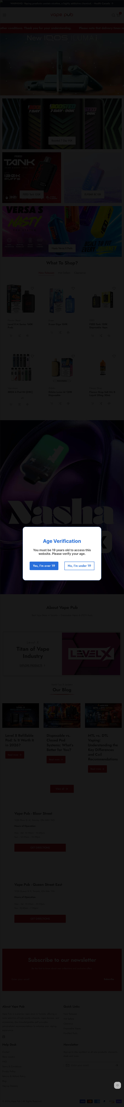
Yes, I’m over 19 (44, 566)
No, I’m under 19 (79, 566)
